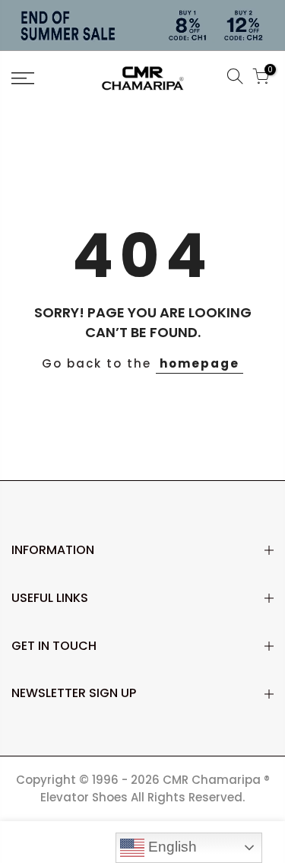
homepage (199, 363)
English (170, 847)
